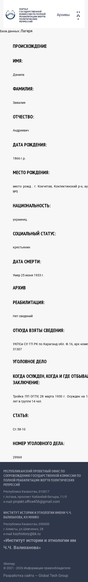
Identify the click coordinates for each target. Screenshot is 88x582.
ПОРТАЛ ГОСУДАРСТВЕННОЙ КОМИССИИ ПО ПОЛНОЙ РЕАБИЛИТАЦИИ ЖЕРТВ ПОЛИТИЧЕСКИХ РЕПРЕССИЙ (32, 15)
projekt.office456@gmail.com (36, 501)
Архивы (63, 15)
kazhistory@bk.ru (27, 534)
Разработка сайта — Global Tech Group (36, 575)
